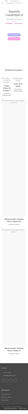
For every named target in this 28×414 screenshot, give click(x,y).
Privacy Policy (23, 408)
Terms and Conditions (10, 408)
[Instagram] (6, 380)
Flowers (9, 23)
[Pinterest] (15, 380)
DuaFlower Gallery (6, 397)
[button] (14, 34)
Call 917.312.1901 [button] (14, 38)
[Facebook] (2, 380)
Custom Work (5, 400)
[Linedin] (11, 380)
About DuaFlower (6, 394)
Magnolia (18, 23)
